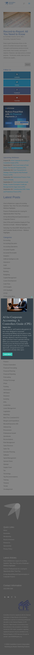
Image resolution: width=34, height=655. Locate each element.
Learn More (7, 354)
